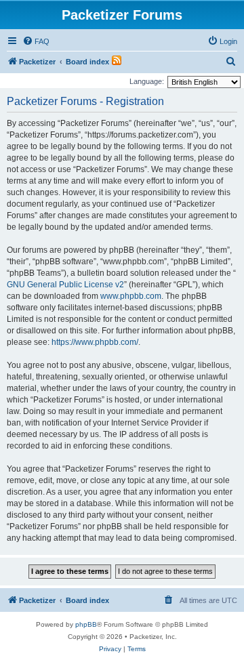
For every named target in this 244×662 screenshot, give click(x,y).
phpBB (86, 624)
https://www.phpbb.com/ (95, 342)
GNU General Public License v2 (65, 284)
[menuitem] (35, 41)
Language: (146, 81)
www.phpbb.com (130, 296)
